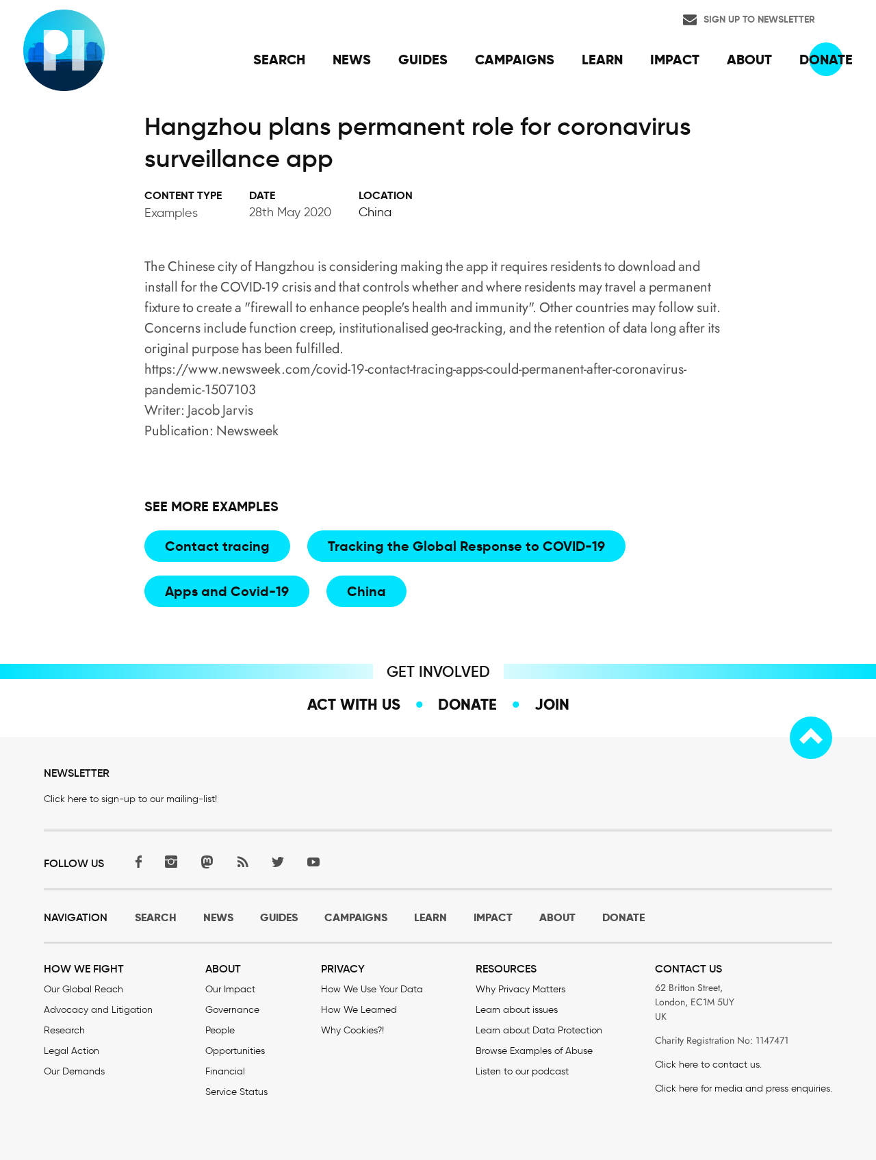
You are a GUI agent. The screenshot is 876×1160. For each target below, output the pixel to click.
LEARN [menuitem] (602, 59)
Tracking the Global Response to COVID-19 (466, 546)
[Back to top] (811, 738)
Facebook (135, 862)
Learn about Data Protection (539, 1030)
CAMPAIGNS (355, 917)
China (375, 212)
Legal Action (71, 1051)
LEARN (430, 917)
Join (551, 704)
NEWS (218, 917)
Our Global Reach (83, 989)
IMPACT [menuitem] (674, 59)
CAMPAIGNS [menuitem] (514, 59)
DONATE (623, 917)
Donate (467, 704)
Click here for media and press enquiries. (743, 1088)
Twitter (278, 862)
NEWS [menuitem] (352, 59)
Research (64, 1030)
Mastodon (207, 862)
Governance (232, 1010)
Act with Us (353, 704)
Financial (225, 1071)
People (220, 1030)
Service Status (236, 1092)
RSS (242, 862)
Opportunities (235, 1051)
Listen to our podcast (522, 1071)
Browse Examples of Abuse (534, 1051)
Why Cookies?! (352, 1030)
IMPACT (493, 917)
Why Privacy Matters (520, 989)
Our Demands (74, 1071)
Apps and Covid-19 (227, 591)
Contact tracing (217, 546)
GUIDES (279, 917)
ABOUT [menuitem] (749, 59)
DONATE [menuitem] (826, 59)
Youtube (313, 862)
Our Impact (230, 989)
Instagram (171, 862)
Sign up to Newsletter (759, 19)
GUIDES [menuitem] (423, 59)
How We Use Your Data (372, 989)
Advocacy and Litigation (98, 1010)
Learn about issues (517, 1010)
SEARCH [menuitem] (279, 59)
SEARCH (156, 917)
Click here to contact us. (708, 1064)
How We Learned (359, 1010)
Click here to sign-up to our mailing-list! (130, 799)
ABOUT (557, 917)
